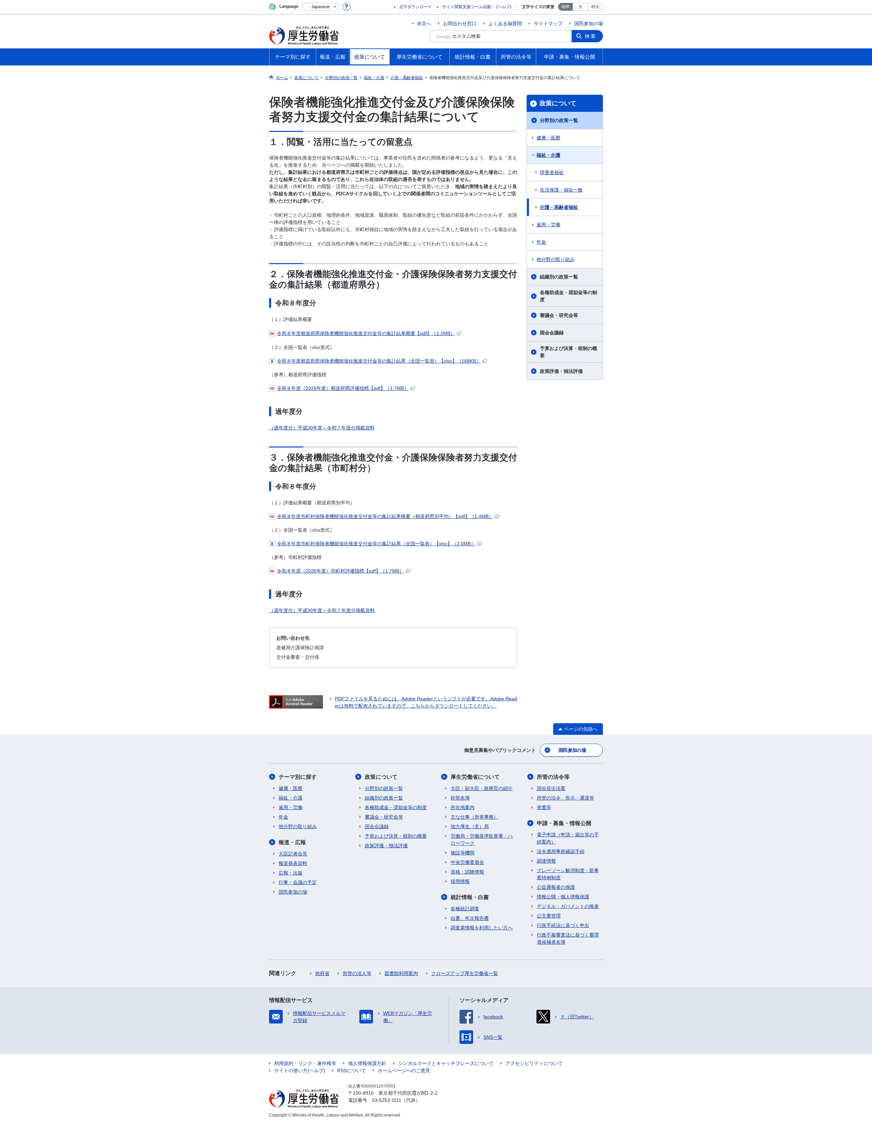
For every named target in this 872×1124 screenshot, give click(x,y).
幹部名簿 (460, 798)
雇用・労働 (548, 224)
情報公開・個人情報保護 (563, 896)
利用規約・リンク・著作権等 (305, 1063)
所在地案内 (462, 807)
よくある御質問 (505, 23)
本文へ (424, 23)
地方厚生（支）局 (470, 826)
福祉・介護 (548, 155)
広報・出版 (290, 873)
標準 (565, 6)
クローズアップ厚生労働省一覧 (464, 973)
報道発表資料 (293, 863)
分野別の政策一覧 (559, 120)
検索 (590, 36)
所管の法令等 (553, 777)
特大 (595, 6)
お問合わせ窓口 (460, 23)
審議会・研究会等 (559, 315)
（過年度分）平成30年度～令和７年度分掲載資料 (322, 427)
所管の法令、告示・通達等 (565, 798)
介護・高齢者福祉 (559, 207)
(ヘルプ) (503, 6)
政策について (558, 103)
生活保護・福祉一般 (561, 190)
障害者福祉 (552, 172)
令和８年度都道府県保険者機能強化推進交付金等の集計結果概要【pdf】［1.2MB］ (366, 333)
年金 (541, 242)
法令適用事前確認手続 (561, 851)
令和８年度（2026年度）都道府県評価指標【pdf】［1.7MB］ (343, 388)
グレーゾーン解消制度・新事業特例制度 (568, 874)
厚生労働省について (475, 777)
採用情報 (460, 881)
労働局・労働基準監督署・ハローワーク (482, 839)
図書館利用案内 (401, 973)
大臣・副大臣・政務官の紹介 (482, 788)
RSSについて (351, 1070)
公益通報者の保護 (556, 887)
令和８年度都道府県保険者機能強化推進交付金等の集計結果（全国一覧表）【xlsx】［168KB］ (379, 361)
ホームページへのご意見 (404, 1070)
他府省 (322, 973)
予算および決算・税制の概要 (568, 352)
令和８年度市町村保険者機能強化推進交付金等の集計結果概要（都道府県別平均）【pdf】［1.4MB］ (385, 516)
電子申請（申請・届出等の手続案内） (568, 838)
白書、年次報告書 (470, 918)
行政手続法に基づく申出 (563, 925)
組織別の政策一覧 (559, 276)
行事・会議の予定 (298, 882)
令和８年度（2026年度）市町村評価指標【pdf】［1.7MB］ (340, 571)
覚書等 (544, 807)
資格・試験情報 (467, 872)
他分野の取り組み (555, 259)
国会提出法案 (551, 788)
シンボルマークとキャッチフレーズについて (446, 1063)
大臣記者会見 (293, 853)
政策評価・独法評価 (561, 371)
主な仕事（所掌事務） (474, 817)
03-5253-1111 (386, 1100)
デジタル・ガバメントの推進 (568, 906)
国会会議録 (552, 332)
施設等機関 (462, 852)
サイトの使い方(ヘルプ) (299, 1070)
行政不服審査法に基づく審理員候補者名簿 (568, 938)
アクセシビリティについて (534, 1063)
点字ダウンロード (415, 6)
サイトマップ (548, 23)
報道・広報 (292, 842)
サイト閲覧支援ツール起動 (466, 6)
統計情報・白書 (470, 897)
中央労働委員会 (467, 862)
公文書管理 (549, 915)
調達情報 (546, 861)
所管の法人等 (357, 973)
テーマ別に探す (298, 777)
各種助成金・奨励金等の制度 (568, 296)
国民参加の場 (588, 23)
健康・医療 (548, 137)
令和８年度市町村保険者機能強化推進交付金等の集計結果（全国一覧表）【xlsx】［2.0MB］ (376, 543)
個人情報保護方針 (367, 1063)
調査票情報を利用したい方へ (482, 927)
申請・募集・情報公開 (564, 823)
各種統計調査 (465, 908)
